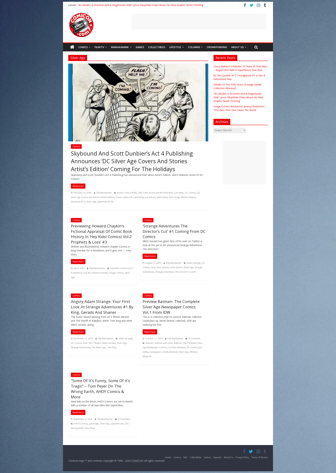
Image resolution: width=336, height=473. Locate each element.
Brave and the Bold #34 (160, 192)
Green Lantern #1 (124, 197)
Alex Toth (143, 192)
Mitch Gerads (108, 343)
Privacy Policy (242, 457)
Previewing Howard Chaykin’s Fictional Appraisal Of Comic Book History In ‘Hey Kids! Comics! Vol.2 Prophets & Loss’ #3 (101, 234)
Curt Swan (179, 192)
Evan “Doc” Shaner (92, 343)
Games (140, 47)
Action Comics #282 (127, 192)
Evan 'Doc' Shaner (160, 267)
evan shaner (176, 267)
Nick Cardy (174, 197)
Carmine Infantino (177, 347)
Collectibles (156, 47)
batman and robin (164, 343)
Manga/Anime (120, 47)
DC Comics (190, 192)
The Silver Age (99, 347)
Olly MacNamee (104, 192)
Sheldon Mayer (188, 197)
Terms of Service (259, 457)
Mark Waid (162, 197)
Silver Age (91, 201)
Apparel (217, 457)
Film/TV (99, 47)
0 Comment (194, 338)
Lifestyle (175, 47)
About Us (237, 47)
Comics (83, 47)
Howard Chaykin (100, 272)
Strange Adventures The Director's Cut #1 (175, 271)
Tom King (111, 347)
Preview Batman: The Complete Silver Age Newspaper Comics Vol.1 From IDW (171, 307)
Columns (194, 47)
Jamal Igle (94, 423)
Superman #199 (105, 201)
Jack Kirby (139, 197)
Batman (149, 343)
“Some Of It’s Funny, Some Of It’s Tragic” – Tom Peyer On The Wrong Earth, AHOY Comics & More (100, 388)
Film (185, 457)
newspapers (156, 351)
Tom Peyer (90, 428)
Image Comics (116, 272)
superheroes (117, 423)
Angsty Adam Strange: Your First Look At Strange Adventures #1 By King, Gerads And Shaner (102, 307)
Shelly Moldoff (170, 351)
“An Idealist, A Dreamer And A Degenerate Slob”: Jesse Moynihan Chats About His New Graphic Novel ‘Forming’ (141, 5)
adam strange (194, 262)
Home (168, 457)
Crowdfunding (217, 47)
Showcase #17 (78, 201)
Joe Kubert (150, 197)
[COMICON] (81, 14)
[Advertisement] (199, 21)
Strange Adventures (80, 347)
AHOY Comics (81, 423)
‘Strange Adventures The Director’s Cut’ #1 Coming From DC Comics (174, 231)
